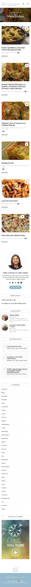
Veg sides (4, 505)
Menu (27, 3)
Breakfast (4, 399)
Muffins (4, 442)
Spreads (4, 488)
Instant (4, 91)
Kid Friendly (5, 431)
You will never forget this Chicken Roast (14, 303)
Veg (15, 52)
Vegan (3, 509)
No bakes (4, 445)
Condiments (5, 407)
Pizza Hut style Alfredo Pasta (13, 235)
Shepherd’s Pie (8, 163)
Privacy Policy (15, 577)
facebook (10, 283)
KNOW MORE (15, 287)
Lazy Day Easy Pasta (10, 201)
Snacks (3, 481)
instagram (15, 283)
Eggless (4, 421)
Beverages (4, 396)
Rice (22, 91)
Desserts (4, 417)
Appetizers (4, 389)
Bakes (3, 165)
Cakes (3, 403)
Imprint (7, 577)
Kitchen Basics (5, 435)
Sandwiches (5, 459)
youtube (21, 283)
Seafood (4, 470)
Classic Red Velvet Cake (9, 300)
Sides (3, 167)
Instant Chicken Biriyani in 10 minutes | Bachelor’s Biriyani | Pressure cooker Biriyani (14, 86)
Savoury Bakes (24, 165)
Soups (3, 484)
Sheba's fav (22, 127)
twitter (12, 283)
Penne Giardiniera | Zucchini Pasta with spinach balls (13, 48)
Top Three (5, 129)
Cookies (4, 410)
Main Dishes (5, 52)
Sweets (4, 491)
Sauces (4, 463)
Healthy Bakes (5, 424)
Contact (23, 577)
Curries (3, 414)
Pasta (11, 52)
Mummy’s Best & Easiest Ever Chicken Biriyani (14, 124)
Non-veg (17, 91)
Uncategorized (5, 498)
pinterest (18, 283)
